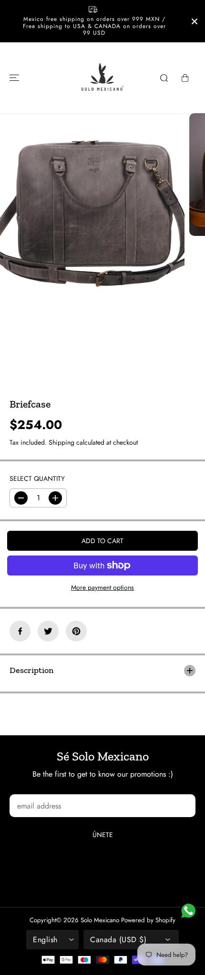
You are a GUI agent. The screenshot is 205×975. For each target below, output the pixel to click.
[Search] (164, 78)
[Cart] (184, 78)
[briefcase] (92, 210)
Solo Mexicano (100, 920)
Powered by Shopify (148, 920)
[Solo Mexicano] (102, 78)
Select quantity (37, 478)
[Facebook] (20, 631)
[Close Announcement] (194, 21)
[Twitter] (48, 631)
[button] (13, 77)
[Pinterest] (76, 631)
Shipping (61, 442)
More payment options (102, 587)
